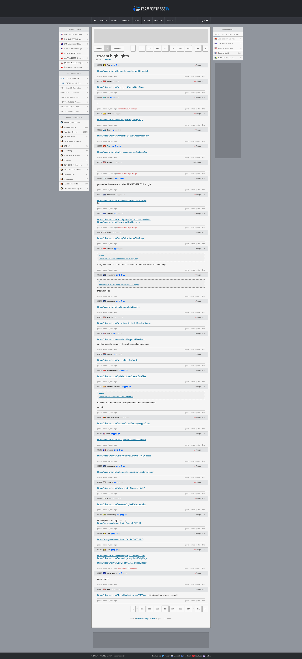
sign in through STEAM (146, 618)
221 (142, 48)
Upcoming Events (74, 73)
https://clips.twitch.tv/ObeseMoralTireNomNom (118, 222)
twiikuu (110, 450)
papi (108, 589)
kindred (110, 482)
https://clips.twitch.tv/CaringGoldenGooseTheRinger (120, 238)
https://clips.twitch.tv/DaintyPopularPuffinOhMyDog (118, 258)
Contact (94, 656)
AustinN (110, 317)
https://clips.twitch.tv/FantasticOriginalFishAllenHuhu (121, 504)
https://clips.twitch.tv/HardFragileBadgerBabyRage (120, 119)
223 (157, 48)
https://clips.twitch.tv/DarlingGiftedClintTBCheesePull (121, 439)
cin (108, 97)
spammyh (111, 275)
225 (172, 48)
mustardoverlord (113, 387)
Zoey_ (109, 130)
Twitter (167, 656)
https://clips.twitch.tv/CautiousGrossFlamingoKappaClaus (123, 423)
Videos (108, 59)
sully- (109, 114)
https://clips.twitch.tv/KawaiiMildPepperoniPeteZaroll (121, 339)
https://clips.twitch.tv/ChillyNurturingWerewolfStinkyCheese (124, 456)
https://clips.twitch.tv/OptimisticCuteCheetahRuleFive (121, 376)
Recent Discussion (74, 117)
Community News (74, 29)
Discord (177, 656)
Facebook (187, 656)
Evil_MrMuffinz (113, 417)
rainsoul (110, 213)
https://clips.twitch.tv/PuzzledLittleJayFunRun (118, 360)
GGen (109, 498)
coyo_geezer (112, 573)
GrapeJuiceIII (112, 370)
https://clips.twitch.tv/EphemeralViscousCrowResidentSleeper (125, 472)
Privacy (103, 656)
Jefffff (109, 333)
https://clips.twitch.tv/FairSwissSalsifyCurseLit (118, 307)
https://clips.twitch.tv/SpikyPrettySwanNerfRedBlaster (121, 563)
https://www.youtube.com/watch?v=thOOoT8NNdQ (120, 539)
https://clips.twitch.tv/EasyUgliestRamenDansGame (121, 87)
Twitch (208, 656)
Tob (108, 65)
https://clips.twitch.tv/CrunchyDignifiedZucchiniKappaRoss (124, 219)
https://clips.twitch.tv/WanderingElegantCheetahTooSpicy (123, 136)
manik (109, 81)
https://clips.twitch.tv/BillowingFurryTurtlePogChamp (121, 555)
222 (149, 48)
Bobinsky (111, 195)
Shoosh (110, 249)
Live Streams (227, 29)
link (203, 76)
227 (188, 48)
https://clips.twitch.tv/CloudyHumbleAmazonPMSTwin (121, 595)
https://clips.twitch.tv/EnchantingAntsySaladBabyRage (122, 558)
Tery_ (109, 146)
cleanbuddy (111, 515)
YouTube (198, 656)
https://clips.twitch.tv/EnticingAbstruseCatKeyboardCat (122, 152)
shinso (109, 354)
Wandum (110, 178)
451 (198, 48)
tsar (108, 434)
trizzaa (109, 162)
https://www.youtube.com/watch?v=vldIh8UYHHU (119, 523)
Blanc (109, 232)
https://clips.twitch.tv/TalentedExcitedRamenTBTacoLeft (122, 71)
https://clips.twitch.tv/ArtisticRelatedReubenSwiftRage (121, 200)
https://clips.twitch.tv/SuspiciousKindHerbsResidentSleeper (124, 323)
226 (180, 48)
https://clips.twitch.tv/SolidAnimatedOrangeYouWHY (121, 488)
